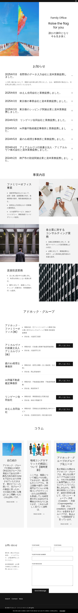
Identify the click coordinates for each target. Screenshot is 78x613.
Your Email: (58, 545)
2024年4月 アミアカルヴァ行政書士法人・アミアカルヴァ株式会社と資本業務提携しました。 (36, 148)
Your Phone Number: (39, 554)
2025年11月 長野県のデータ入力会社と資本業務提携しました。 (36, 75)
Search (7, 599)
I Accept (62, 610)
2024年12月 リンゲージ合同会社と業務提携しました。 (36, 120)
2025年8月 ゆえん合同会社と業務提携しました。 (33, 93)
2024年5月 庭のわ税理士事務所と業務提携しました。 (36, 139)
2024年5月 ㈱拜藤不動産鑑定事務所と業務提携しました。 (35, 129)
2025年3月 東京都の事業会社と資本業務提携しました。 (37, 101)
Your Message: (37, 563)
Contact (15, 599)
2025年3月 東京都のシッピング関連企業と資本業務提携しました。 (36, 110)
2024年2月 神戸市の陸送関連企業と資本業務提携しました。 (37, 159)
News (21, 599)
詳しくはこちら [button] (64, 345)
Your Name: (36, 545)
